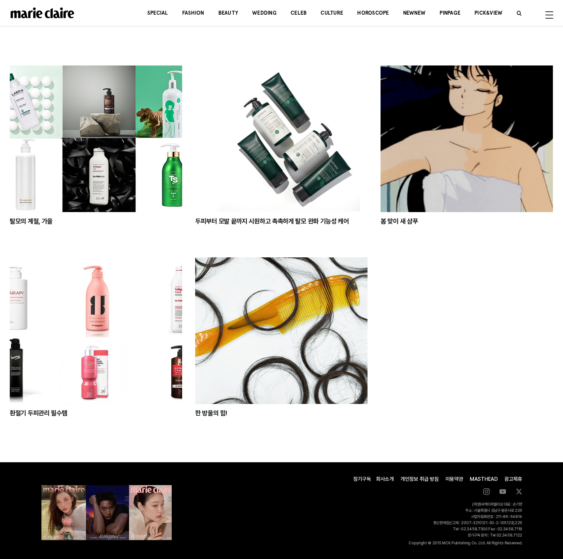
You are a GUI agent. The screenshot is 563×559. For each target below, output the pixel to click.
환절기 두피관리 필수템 (38, 413)
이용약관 (454, 479)
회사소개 (385, 479)
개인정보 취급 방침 (419, 479)
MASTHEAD (484, 479)
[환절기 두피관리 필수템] (96, 330)
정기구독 (362, 479)
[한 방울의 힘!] (281, 330)
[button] (519, 13)
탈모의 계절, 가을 (31, 221)
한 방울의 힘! (211, 413)
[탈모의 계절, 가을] (96, 138)
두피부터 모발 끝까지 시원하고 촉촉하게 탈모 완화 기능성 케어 (272, 221)
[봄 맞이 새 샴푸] (467, 138)
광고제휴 (513, 479)
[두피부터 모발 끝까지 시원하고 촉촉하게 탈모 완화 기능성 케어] (281, 138)
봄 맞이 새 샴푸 (399, 221)
